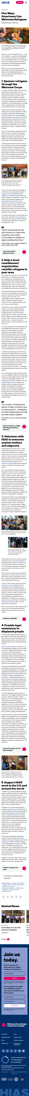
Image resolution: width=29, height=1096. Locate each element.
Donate (19, 2)
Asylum (14, 883)
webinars (4, 661)
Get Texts (14, 1005)
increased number (18, 561)
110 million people (17, 54)
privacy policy (10, 982)
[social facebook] (3, 897)
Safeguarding (17, 1037)
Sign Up (14, 978)
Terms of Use (12, 1071)
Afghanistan (18, 675)
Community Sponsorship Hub (10, 201)
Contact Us (4, 1034)
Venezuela (4, 677)
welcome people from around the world (13, 117)
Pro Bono (5, 886)
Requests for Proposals (17, 1044)
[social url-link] (16, 897)
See (3, 939)
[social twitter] (8, 897)
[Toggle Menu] (26, 2)
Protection (11, 886)
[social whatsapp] (20, 897)
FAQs (15, 1034)
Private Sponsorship (18, 884)
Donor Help (14, 1073)
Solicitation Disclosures (22, 1071)
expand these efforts (7, 601)
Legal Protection (7, 884)
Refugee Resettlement (9, 888)
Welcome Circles (9, 192)
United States (19, 888)
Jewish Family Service (8, 382)
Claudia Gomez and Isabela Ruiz (16, 809)
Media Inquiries (5, 1037)
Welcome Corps (8, 92)
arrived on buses (13, 573)
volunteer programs (7, 463)
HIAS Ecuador (15, 815)
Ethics (3, 1040)
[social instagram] (7, 1051)
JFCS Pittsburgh (17, 312)
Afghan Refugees (6, 883)
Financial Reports (18, 1040)
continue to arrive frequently (10, 585)
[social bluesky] (23, 1051)
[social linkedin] (12, 897)
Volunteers (5, 889)
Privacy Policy (5, 1071)
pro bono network (10, 646)
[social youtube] (19, 1051)
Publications (4, 1043)
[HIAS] (14, 1025)
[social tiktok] (15, 1051)
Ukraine (11, 675)
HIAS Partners (21, 883)
